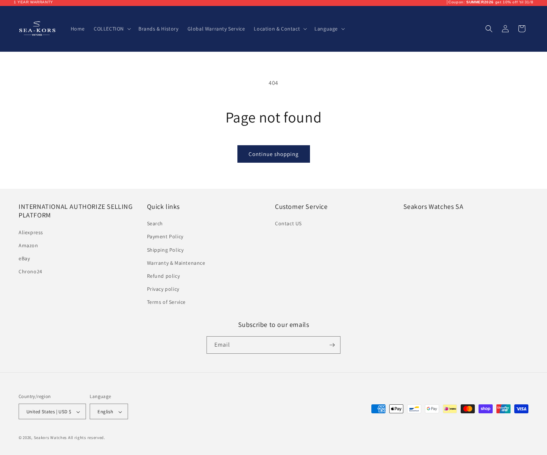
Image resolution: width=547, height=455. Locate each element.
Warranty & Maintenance (176, 263)
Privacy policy (163, 289)
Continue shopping (274, 154)
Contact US (288, 223)
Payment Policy (165, 236)
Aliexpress (31, 232)
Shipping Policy (165, 249)
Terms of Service (166, 302)
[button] (111, 28)
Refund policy (163, 276)
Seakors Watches (50, 437)
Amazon (28, 245)
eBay (24, 258)
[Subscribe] (332, 345)
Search (155, 223)
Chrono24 (30, 271)
